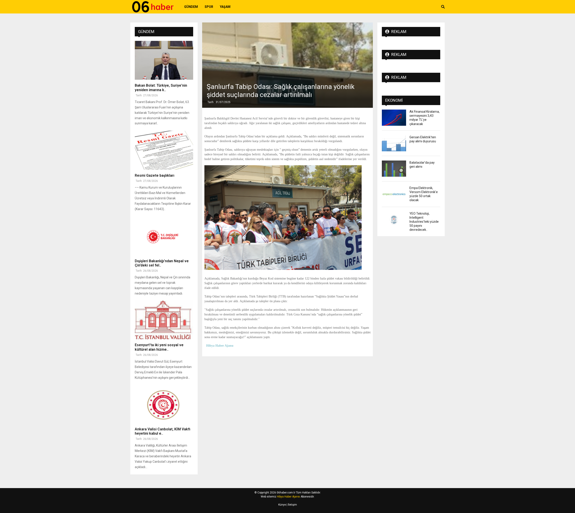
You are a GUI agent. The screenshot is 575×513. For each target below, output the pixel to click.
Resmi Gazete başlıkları (154, 175)
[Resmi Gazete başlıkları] (164, 150)
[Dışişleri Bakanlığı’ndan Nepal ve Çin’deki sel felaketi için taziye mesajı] (164, 235)
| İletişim (291, 504)
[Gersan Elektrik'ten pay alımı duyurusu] (394, 143)
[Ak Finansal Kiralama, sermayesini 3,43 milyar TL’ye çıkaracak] (394, 118)
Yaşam (225, 7)
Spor (209, 7)
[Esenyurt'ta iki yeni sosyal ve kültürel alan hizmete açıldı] (164, 319)
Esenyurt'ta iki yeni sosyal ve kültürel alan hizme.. (159, 347)
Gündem (191, 7)
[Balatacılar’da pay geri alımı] (394, 169)
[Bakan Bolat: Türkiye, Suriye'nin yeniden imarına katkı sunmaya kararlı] (164, 60)
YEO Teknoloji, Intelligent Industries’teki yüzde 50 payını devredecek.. (424, 222)
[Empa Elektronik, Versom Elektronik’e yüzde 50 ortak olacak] (394, 194)
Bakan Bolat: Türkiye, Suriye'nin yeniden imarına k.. (161, 87)
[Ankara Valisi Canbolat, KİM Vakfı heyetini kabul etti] (164, 404)
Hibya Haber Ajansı (288, 496)
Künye (282, 504)
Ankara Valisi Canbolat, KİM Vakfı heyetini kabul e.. (162, 431)
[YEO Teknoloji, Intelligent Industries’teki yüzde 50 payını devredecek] (394, 219)
